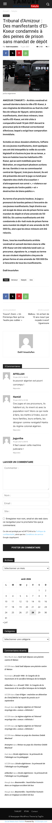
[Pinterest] (19, 53)
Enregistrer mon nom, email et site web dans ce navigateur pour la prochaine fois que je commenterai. (25, 521)
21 (33, 607)
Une (31, 280)
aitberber (9, 685)
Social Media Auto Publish (14, 821)
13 (27, 601)
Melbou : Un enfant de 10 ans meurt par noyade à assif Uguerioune (38, 319)
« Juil (5, 622)
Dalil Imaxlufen (12, 46)
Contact (34, 811)
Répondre (16, 388)
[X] (12, 53)
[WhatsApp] (26, 53)
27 (27, 612)
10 (6, 601)
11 (13, 601)
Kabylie (14, 11)
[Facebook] (6, 53)
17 (6, 607)
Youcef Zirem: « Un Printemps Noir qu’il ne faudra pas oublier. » (13, 317)
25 (13, 612)
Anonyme (9, 744)
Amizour (14, 280)
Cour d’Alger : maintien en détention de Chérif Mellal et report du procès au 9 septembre (26, 697)
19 (20, 607)
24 (6, 612)
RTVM (26, 811)
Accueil (6, 11)
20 (27, 607)
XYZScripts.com (41, 821)
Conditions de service (34, 534)
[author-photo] (26, 348)
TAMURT (17, 811)
